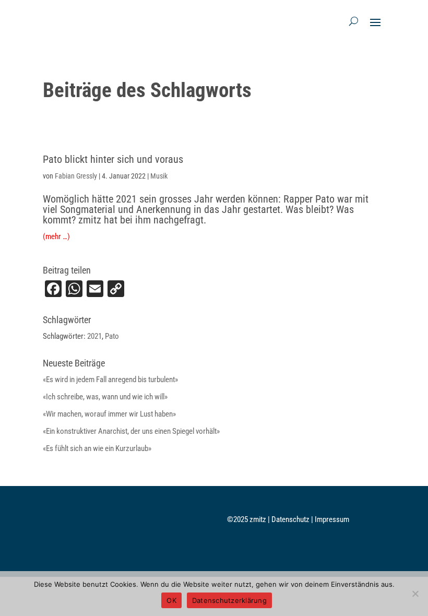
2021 (94, 336)
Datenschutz (291, 519)
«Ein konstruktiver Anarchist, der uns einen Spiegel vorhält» (131, 431)
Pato (112, 336)
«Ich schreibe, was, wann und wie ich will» (105, 396)
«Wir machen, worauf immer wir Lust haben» (109, 414)
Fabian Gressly (76, 176)
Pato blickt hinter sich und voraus (113, 159)
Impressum (332, 519)
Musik (159, 176)
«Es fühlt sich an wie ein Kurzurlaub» (97, 448)
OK (171, 600)
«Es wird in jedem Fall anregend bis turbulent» (110, 379)
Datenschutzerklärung (229, 600)
